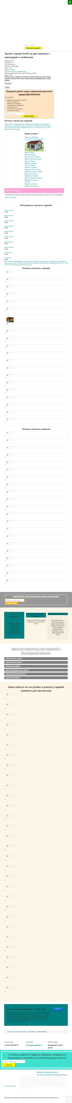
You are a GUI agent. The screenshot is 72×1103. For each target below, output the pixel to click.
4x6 (42, 126)
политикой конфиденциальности (47, 1072)
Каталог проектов (20, 1032)
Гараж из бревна (30, 161)
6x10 (28, 127)
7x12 (46, 127)
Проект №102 (8, 237)
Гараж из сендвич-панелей (33, 178)
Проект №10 (8, 252)
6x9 (25, 127)
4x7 (44, 126)
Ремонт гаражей (30, 165)
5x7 (8, 127)
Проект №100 (8, 247)
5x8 (11, 127)
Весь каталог (9, 124)
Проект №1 (8, 258)
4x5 (39, 126)
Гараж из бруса (29, 152)
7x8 (37, 127)
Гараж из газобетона (31, 137)
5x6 (6, 127)
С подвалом (16, 126)
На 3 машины (44, 124)
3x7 (34, 126)
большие (17, 129)
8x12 (12, 129)
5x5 (50, 126)
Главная (10, 1032)
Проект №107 (8, 216)
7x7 (34, 127)
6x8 (22, 127)
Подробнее (57, 1009)
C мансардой (18, 124)
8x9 (6, 129)
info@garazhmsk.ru (34, 1045)
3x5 (29, 126)
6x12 (31, 127)
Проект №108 (8, 210)
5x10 (14, 127)
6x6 (17, 127)
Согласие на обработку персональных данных (52, 1075)
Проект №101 (8, 242)
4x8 (47, 126)
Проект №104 (8, 226)
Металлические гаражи (32, 157)
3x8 (37, 126)
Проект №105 (8, 221)
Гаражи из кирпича (31, 184)
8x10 (8, 129)
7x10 (42, 127)
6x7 (20, 127)
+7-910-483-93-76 (58, 2)
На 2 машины (35, 124)
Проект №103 (8, 231)
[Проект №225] (10, 73)
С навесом (23, 126)
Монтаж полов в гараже (33, 169)
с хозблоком (53, 261)
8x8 (49, 127)
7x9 (40, 127)
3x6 (31, 126)
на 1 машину (26, 124)
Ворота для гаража (31, 174)
